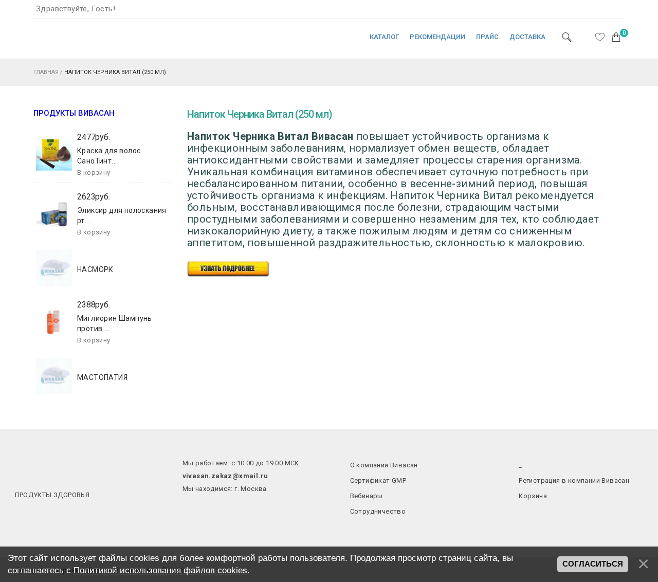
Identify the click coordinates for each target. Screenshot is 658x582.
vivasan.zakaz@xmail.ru (225, 476)
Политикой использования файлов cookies (160, 570)
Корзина (533, 496)
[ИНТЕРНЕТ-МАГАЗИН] (64, 43)
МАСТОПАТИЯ (102, 377)
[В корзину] (94, 173)
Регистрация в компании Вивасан (574, 480)
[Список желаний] (600, 37)
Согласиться (592, 564)
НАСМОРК (95, 269)
